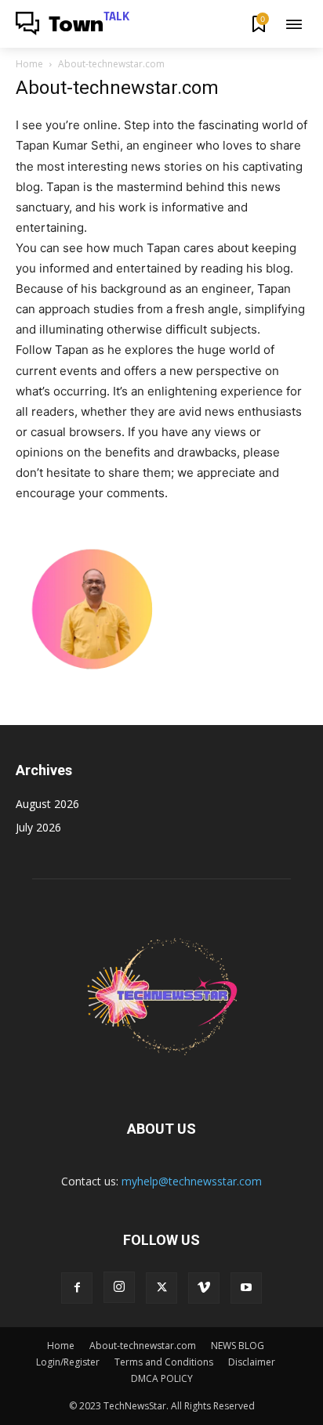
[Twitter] (161, 1288)
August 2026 (47, 803)
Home (29, 63)
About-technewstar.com (142, 1345)
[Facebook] (77, 1288)
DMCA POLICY (162, 1378)
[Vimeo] (204, 1288)
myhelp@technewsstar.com (192, 1181)
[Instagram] (119, 1287)
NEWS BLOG (237, 1345)
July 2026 (38, 827)
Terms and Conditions (163, 1362)
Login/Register (68, 1362)
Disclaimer (251, 1362)
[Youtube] (246, 1288)
